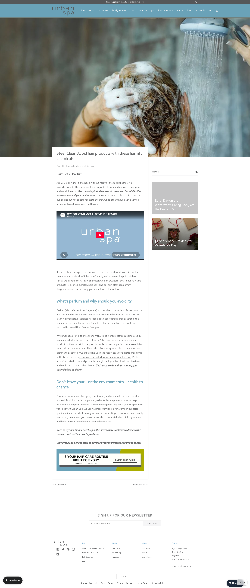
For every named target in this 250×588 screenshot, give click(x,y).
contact (145, 553)
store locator (147, 557)
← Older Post (59, 485)
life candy (86, 561)
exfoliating (116, 553)
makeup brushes (119, 557)
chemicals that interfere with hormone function (105, 357)
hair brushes (87, 557)
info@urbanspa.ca (180, 559)
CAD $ (121, 576)
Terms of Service (124, 583)
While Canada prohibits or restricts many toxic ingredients (88, 336)
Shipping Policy (158, 583)
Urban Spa (87, 583)
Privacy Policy (107, 583)
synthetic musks (77, 353)
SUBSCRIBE (152, 524)
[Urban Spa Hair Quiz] (100, 470)
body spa (116, 548)
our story (146, 548)
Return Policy (142, 583)
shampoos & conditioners (93, 548)
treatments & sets (90, 553)
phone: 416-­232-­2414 (181, 566)
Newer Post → (140, 485)
